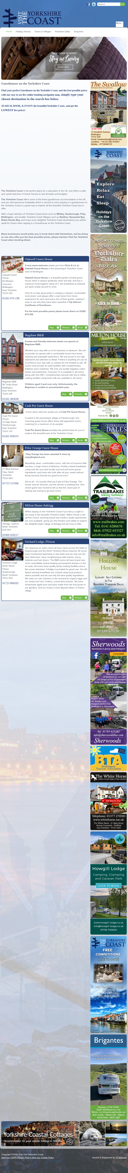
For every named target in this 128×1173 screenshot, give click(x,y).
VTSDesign (121, 1157)
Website (66, 327)
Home (9, 31)
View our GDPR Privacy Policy (16, 1157)
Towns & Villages (42, 31)
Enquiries (78, 31)
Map (51, 327)
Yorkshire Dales (62, 31)
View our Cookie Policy (43, 1157)
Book (80, 327)
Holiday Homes (23, 31)
